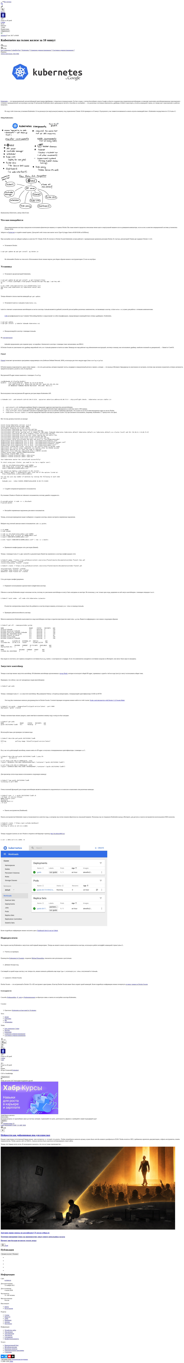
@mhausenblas (11, 997)
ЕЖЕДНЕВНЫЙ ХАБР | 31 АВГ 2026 (13, 1125)
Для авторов (9, 1332)
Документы (8, 1335)
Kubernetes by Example (16, 958)
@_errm (19, 997)
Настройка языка (6, 1359)
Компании (8, 1320)
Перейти (4, 1120)
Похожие (15, 1254)
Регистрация (9, 1308)
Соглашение (9, 1337)
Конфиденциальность (12, 1339)
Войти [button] (3, 12)
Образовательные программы (14, 1350)
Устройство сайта (10, 1330)
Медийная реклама (11, 1347)
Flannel (3, 360)
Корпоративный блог (12, 1345)
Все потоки (7, 2)
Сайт (2, 1060)
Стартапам (8, 1352)
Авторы (7, 1322)
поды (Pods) (64, 673)
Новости (7, 1317)
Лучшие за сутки (6, 1254)
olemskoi (3, 35)
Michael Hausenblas (38, 958)
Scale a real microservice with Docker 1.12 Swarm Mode (107, 700)
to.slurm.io (8, 1280)
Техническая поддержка (20, 1359)
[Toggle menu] (1, 2)
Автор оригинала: (10, 54)
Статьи (7, 1315)
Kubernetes (4, 101)
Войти (7, 1307)
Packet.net (11, 232)
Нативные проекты (11, 1349)
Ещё (6, 1245)
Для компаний (9, 1333)
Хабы (6, 1318)
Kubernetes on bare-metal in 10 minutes (24, 1010)
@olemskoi (15, 1070)
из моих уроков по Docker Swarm (137, 984)
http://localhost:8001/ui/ (58, 833)
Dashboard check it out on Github (47, 930)
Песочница (8, 1323)
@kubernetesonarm (29, 997)
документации (7, 337)
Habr (11, 1361)
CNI (6, 316)
